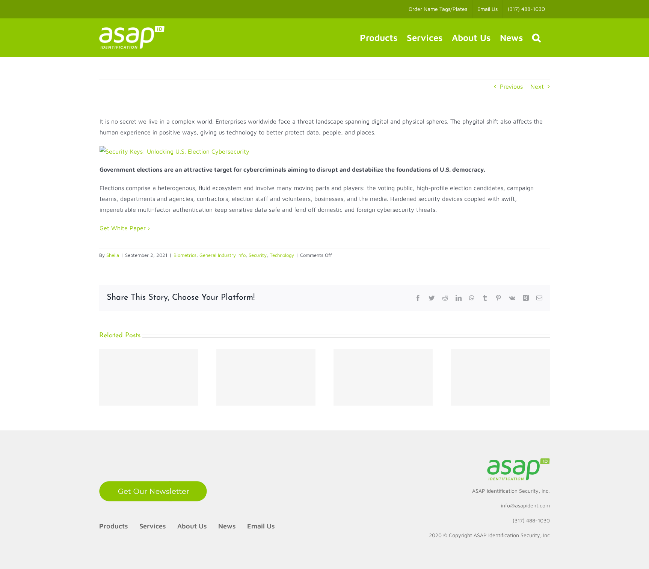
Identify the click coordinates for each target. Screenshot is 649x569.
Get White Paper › (125, 228)
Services (152, 526)
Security (258, 255)
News (227, 526)
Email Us (261, 526)
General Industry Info (222, 255)
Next (537, 86)
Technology (282, 255)
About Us (192, 526)
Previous (511, 86)
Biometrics (185, 255)
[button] (536, 37)
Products (113, 526)
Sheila (112, 255)
